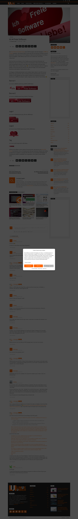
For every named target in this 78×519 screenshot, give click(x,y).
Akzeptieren (28, 265)
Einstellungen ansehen (48, 265)
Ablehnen (38, 265)
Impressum (44, 268)
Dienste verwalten (28, 262)
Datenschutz (40, 268)
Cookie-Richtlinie (34, 268)
